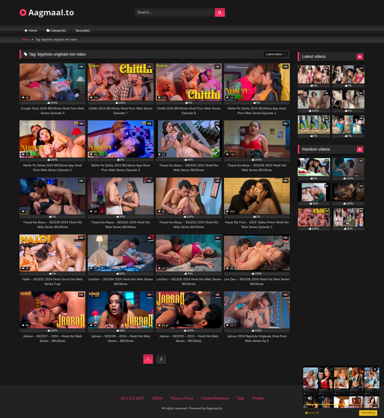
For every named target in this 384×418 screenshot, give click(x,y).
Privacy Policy (182, 398)
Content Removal (215, 398)
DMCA (157, 398)
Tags (240, 398)
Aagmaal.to (50, 12)
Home (33, 30)
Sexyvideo (83, 30)
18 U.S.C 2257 (132, 398)
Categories (58, 30)
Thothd (257, 398)
